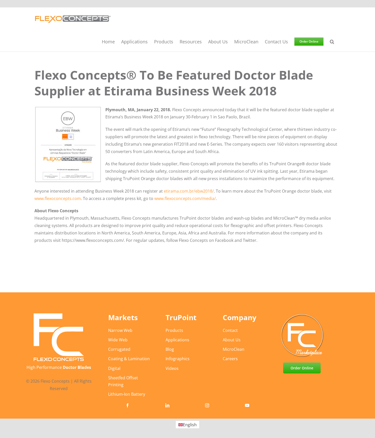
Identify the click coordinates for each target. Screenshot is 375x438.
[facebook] (128, 405)
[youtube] (247, 405)
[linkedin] (167, 405)
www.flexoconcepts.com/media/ (185, 198)
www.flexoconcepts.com (57, 198)
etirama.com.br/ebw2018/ (189, 191)
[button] (332, 41)
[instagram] (207, 405)
